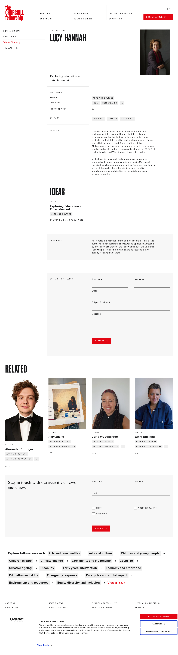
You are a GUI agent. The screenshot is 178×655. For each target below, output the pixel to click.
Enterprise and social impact (106, 575)
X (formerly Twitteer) (147, 603)
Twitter (112, 119)
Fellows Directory (11, 42)
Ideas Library (9, 37)
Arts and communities (19, 459)
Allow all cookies (159, 616)
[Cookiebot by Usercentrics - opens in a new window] (16, 620)
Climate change (52, 560)
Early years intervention (80, 568)
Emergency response (62, 575)
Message (96, 314)
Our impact (46, 19)
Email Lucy (127, 119)
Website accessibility (104, 603)
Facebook (98, 119)
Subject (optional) (101, 302)
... (122, 103)
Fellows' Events (10, 48)
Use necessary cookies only (158, 631)
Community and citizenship (91, 560)
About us (45, 13)
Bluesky (139, 607)
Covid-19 (126, 560)
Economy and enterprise (123, 568)
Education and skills (23, 575)
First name (97, 279)
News (99, 508)
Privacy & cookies (102, 607)
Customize (157, 623)
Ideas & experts (83, 19)
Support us (115, 19)
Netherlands (109, 103)
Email (94, 291)
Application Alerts (147, 508)
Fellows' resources (120, 13)
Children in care (20, 560)
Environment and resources (28, 582)
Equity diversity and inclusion (78, 582)
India (96, 103)
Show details (43, 645)
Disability (47, 568)
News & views (82, 13)
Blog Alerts (102, 513)
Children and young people (140, 553)
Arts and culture (103, 98)
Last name (139, 279)
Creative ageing (20, 568)
